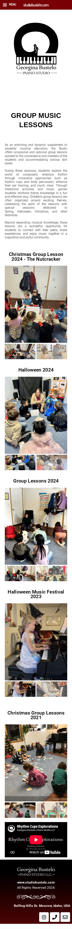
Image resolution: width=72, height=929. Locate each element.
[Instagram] (44, 917)
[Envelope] (65, 917)
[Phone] (55, 917)
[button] (7, 304)
